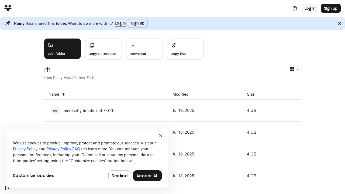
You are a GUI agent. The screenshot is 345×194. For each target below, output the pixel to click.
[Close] (339, 23)
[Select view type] (294, 69)
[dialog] (87, 158)
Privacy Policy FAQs (64, 149)
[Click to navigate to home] (8, 8)
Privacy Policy (25, 149)
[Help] (295, 8)
